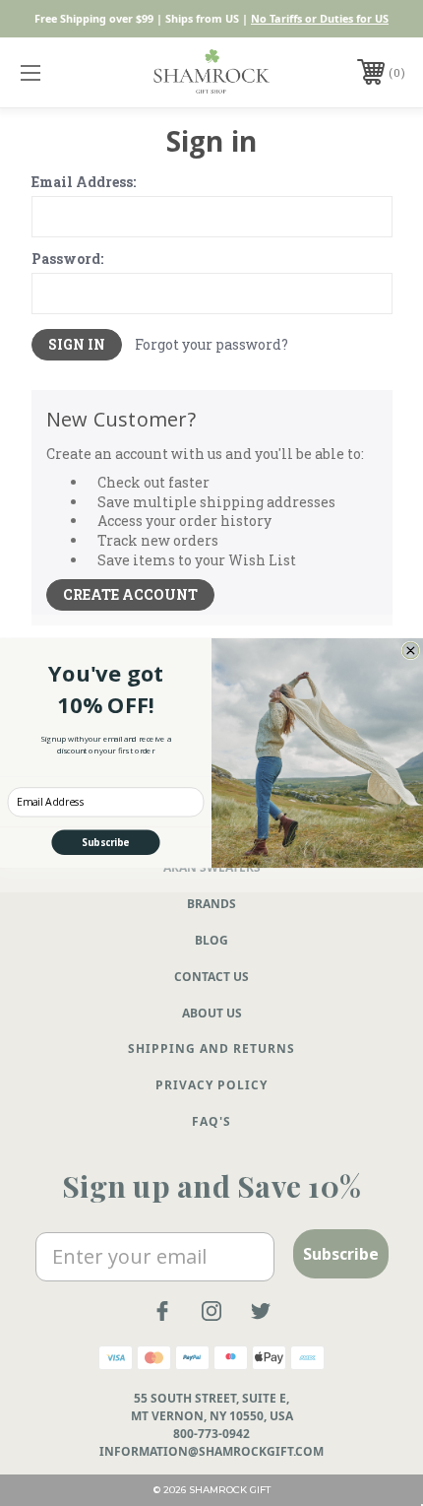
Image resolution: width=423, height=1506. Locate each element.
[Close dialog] (410, 650)
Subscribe (105, 842)
